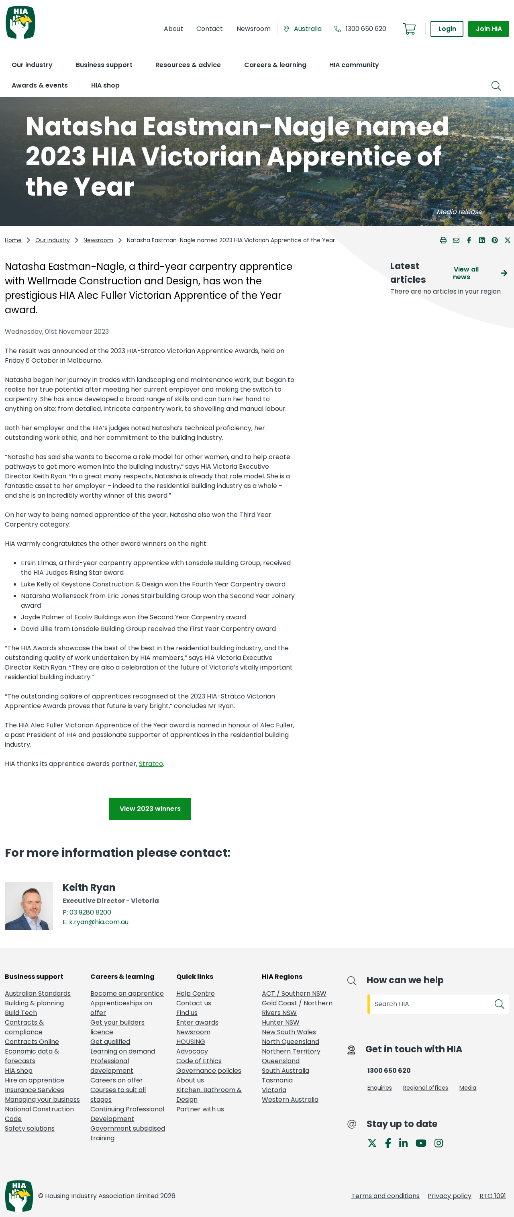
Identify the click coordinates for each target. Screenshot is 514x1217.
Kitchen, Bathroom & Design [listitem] (209, 1094)
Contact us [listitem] (193, 1003)
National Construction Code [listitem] (39, 1114)
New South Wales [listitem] (289, 1032)
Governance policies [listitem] (208, 1070)
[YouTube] (424, 1142)
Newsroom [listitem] (193, 1032)
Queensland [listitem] (281, 1061)
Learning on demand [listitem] (122, 1051)
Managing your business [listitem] (42, 1099)
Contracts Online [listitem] (32, 1041)
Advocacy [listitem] (192, 1051)
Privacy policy (449, 1196)
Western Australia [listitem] (290, 1099)
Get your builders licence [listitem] (117, 1027)
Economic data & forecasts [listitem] (32, 1056)
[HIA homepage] (20, 38)
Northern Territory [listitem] (291, 1051)
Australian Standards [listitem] (38, 993)
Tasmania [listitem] (277, 1080)
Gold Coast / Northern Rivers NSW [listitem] (297, 1008)
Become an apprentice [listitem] (127, 993)
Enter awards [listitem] (197, 1022)
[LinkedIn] (406, 1142)
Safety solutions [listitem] (30, 1128)
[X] (375, 1142)
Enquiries (379, 1088)
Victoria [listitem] (274, 1089)
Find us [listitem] (187, 1012)
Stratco (151, 763)
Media (467, 1088)
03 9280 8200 (90, 912)
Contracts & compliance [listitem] (24, 1027)
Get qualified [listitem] (110, 1041)
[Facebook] (391, 1142)
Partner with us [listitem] (200, 1109)
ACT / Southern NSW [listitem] (294, 993)
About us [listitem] (190, 1080)
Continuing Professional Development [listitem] (127, 1114)
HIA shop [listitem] (19, 1070)
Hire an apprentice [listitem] (34, 1080)
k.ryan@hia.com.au (98, 922)
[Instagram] (441, 1142)
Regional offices (425, 1088)
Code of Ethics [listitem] (199, 1061)
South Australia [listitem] (285, 1070)
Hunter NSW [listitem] (281, 1022)
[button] (32, 65)
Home (13, 240)
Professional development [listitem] (111, 1065)
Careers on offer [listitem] (116, 1080)
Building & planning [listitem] (34, 1003)
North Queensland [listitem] (290, 1041)
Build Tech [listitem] (21, 1012)
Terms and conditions (385, 1196)
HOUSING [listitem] (190, 1041)
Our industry (52, 240)
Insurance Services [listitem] (34, 1089)
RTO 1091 (492, 1196)
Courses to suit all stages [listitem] (118, 1094)
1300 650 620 (366, 28)
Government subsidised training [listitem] (127, 1133)
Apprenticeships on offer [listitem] (121, 1008)
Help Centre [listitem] (195, 993)
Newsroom (98, 240)
